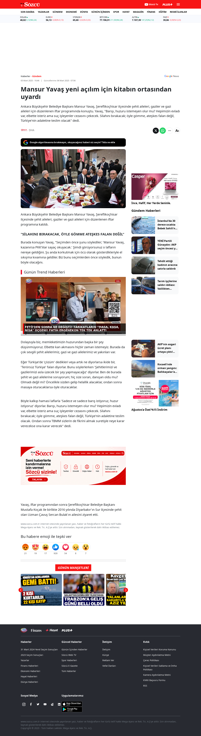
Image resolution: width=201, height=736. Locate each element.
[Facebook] (31, 704)
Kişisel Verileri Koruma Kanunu (159, 649)
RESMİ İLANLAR (178, 11)
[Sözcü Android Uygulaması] (72, 709)
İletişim (106, 649)
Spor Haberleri (69, 660)
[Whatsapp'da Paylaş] (163, 130)
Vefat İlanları (109, 665)
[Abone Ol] (171, 76)
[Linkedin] (59, 704)
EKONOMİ (71, 11)
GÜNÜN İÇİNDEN (100, 11)
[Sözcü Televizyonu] (24, 630)
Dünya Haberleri (29, 681)
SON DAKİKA (27, 11)
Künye (105, 654)
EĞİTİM (162, 11)
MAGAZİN (138, 11)
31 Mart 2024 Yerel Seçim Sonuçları (39, 649)
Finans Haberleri (29, 665)
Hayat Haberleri (29, 676)
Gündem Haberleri (145, 210)
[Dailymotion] (52, 704)
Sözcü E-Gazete (70, 665)
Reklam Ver (108, 660)
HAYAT (126, 11)
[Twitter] (38, 704)
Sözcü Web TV (69, 654)
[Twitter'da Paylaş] (156, 130)
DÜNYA (84, 11)
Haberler (26, 642)
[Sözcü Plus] (67, 630)
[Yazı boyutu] (177, 130)
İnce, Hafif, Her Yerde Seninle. (151, 203)
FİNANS (151, 11)
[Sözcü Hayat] (51, 630)
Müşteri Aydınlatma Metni (157, 654)
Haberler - (26, 76)
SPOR (116, 11)
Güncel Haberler (72, 642)
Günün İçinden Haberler (74, 649)
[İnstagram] (24, 704)
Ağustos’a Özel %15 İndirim (149, 409)
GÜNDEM (57, 11)
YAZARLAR (43, 11)
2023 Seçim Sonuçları (32, 654)
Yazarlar (25, 660)
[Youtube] (45, 704)
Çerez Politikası (151, 660)
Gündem (36, 76)
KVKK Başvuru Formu (154, 680)
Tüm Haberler (69, 671)
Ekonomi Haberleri (30, 671)
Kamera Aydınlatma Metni (157, 674)
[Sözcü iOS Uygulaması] (72, 703)
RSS (145, 685)
